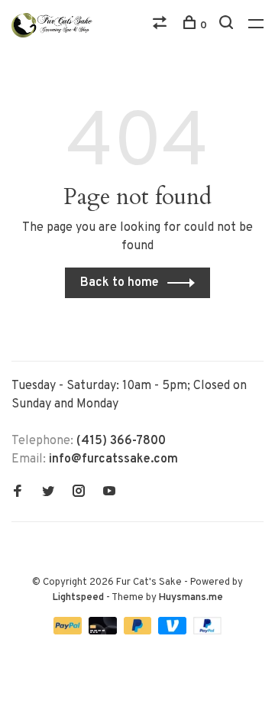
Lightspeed (78, 598)
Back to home (119, 282)
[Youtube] (109, 493)
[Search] (228, 25)
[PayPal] (69, 631)
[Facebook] (17, 493)
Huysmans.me (191, 598)
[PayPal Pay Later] (139, 631)
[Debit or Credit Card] (104, 631)
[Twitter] (48, 493)
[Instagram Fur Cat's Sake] (79, 493)
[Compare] (161, 25)
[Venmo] (173, 631)
